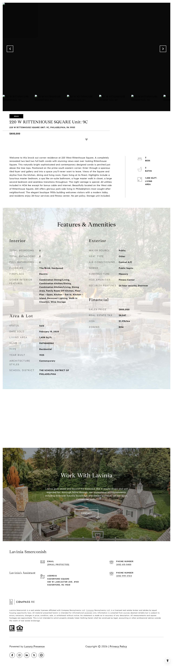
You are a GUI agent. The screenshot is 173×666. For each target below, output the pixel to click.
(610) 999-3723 (124, 576)
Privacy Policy (118, 646)
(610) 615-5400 (123, 564)
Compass (90, 610)
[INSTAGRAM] (19, 655)
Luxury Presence (34, 646)
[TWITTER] (34, 655)
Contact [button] (86, 513)
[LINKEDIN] (26, 655)
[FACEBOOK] (12, 655)
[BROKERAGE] (41, 655)
